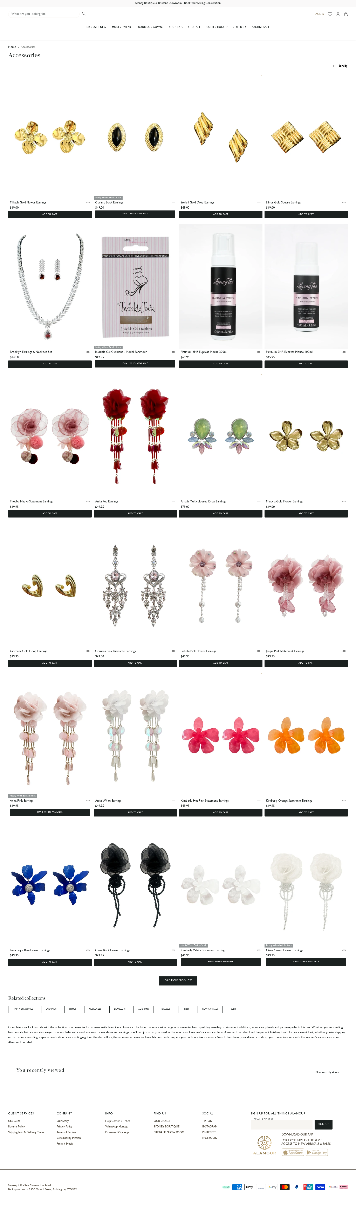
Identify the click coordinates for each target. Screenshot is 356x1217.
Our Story (62, 1121)
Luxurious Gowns (150, 27)
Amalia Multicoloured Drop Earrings (203, 501)
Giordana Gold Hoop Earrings (28, 651)
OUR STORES (162, 1121)
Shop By (175, 27)
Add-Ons (143, 1009)
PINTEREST (209, 1132)
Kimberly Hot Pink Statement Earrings (205, 801)
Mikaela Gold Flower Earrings (28, 202)
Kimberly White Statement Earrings (203, 950)
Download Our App (117, 1132)
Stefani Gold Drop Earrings (197, 202)
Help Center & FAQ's (117, 1121)
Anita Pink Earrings (22, 801)
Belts (234, 1009)
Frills (186, 1009)
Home (12, 47)
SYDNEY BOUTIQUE (166, 1126)
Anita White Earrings (108, 801)
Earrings (51, 1009)
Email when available (135, 214)
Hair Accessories (23, 1009)
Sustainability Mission (69, 1138)
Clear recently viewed (327, 1072)
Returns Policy (16, 1126)
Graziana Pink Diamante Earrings (115, 651)
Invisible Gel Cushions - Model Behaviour (121, 352)
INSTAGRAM (209, 1126)
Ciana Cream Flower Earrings (284, 950)
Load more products (178, 981)
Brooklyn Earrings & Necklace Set (31, 352)
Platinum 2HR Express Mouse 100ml (289, 352)
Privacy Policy (64, 1126)
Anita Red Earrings (106, 501)
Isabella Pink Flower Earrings (198, 651)
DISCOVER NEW (97, 27)
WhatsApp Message (116, 1126)
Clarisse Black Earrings (109, 202)
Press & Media (65, 1144)
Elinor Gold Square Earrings (283, 202)
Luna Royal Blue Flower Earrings (30, 950)
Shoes (72, 1009)
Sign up (323, 1124)
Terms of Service (66, 1132)
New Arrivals (210, 1009)
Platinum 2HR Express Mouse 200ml (204, 352)
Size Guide (14, 1121)
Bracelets (120, 1009)
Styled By (239, 27)
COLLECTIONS (216, 27)
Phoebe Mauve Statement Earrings (31, 501)
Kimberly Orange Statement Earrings (289, 801)
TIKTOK (207, 1121)
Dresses (166, 1009)
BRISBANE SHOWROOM (169, 1132)
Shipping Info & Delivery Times (26, 1132)
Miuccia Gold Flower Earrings (284, 501)
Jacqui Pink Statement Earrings (285, 651)
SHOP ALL (194, 27)
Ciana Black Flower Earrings (112, 950)
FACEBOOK (209, 1138)
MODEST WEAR (121, 27)
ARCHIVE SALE (261, 27)
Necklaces (95, 1009)
